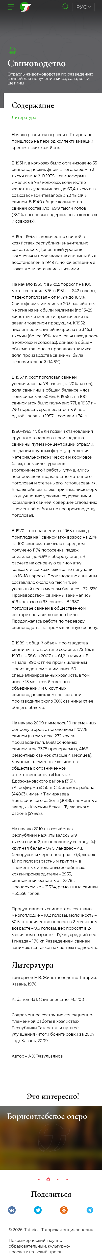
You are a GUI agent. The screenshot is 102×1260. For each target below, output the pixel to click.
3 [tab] (57, 1179)
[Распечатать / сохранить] (12, 50)
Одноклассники (64, 1210)
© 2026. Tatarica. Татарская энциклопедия (51, 1229)
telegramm (90, 1210)
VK (12, 1210)
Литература (24, 117)
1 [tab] (39, 1179)
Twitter (38, 1210)
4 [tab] (67, 1179)
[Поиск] (65, 7)
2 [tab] (48, 1179)
